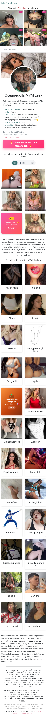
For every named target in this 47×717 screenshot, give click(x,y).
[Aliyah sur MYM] (11, 304)
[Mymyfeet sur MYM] (11, 489)
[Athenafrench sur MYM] (35, 612)
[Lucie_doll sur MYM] (35, 458)
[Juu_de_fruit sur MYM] (11, 274)
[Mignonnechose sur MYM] (11, 428)
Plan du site (28, 713)
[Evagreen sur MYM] (35, 428)
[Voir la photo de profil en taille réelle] (23, 85)
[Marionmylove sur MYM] (35, 398)
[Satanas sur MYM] (11, 335)
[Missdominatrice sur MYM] (11, 549)
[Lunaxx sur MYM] (11, 582)
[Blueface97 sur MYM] (11, 519)
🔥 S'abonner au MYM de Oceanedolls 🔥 (23, 144)
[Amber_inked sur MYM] (35, 489)
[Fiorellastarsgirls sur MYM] (11, 458)
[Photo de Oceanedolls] (35, 178)
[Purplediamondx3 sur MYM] (35, 549)
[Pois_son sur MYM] (35, 274)
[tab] (14, 163)
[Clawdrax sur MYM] (35, 582)
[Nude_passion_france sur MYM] (35, 335)
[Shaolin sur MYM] (35, 304)
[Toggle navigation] (43, 3)
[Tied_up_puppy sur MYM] (35, 519)
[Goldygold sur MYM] (11, 367)
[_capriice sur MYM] (35, 367)
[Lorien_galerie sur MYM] (11, 612)
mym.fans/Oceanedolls (11, 137)
